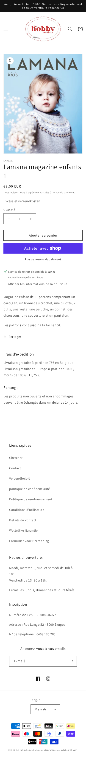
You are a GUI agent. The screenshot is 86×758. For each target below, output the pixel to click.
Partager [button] (15, 337)
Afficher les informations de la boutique (37, 284)
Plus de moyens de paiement (43, 259)
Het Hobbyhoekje (24, 750)
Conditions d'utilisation (26, 510)
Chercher (16, 458)
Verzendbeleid (20, 478)
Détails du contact (22, 520)
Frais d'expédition (29, 192)
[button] (6, 29)
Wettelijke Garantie (23, 530)
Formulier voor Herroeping (29, 541)
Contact (15, 468)
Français (40, 709)
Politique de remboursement (31, 499)
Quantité (9, 210)
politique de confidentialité (29, 489)
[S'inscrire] (72, 661)
